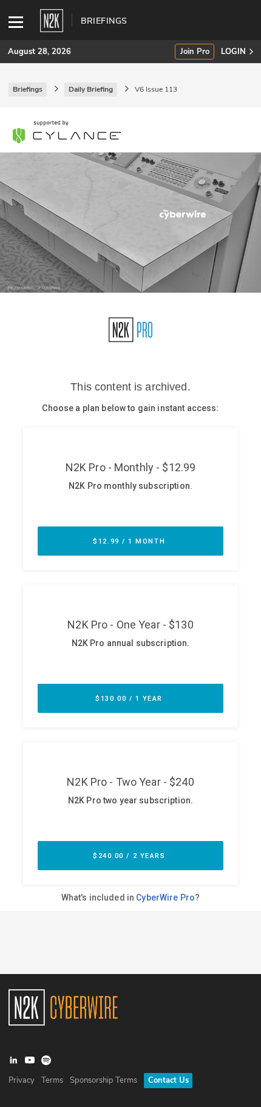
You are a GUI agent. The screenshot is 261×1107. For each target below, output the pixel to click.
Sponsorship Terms (103, 1080)
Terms (52, 1080)
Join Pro (194, 52)
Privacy (21, 1080)
